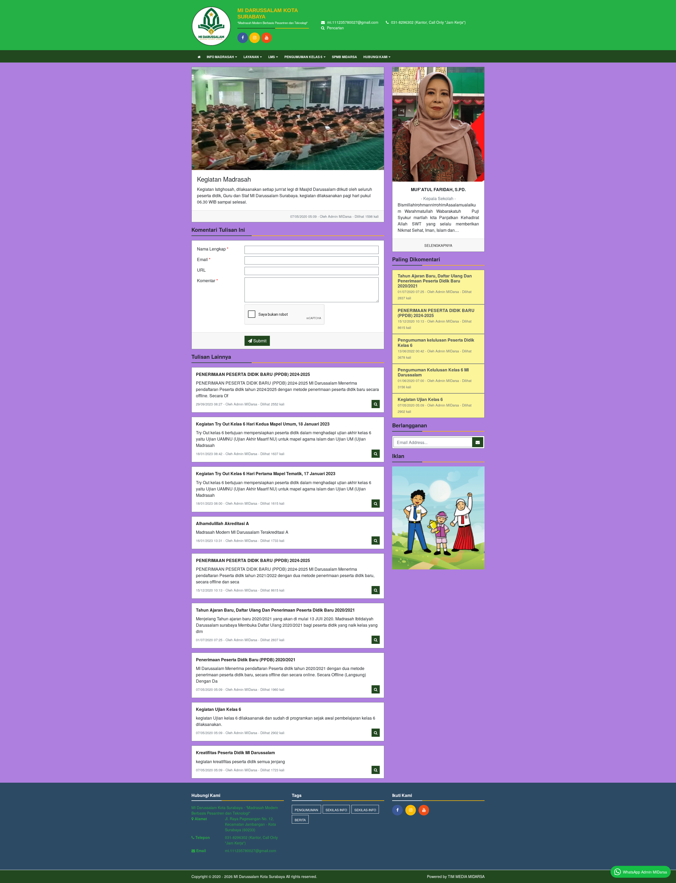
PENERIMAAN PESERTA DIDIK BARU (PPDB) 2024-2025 (253, 374)
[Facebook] (243, 37)
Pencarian (335, 27)
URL (201, 270)
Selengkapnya (438, 245)
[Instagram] (255, 37)
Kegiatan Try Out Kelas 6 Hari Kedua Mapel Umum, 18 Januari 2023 (263, 424)
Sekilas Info (336, 810)
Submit (259, 341)
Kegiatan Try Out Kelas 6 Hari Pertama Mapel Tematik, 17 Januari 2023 (265, 473)
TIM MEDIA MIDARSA (466, 876)
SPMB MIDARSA (344, 56)
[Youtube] (267, 37)
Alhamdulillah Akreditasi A (222, 523)
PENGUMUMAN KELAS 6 (303, 56)
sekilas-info (365, 810)
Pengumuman (306, 810)
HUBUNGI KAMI (375, 56)
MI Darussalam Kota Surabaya (259, 876)
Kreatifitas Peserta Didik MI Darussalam (235, 752)
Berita (300, 820)
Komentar (207, 280)
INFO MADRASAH (220, 56)
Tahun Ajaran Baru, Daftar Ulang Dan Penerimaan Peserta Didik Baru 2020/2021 (275, 610)
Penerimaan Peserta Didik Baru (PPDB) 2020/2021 (245, 660)
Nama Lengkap (212, 249)
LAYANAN (251, 56)
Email (203, 259)
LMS (271, 56)
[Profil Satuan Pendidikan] (438, 519)
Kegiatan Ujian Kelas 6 (218, 709)
